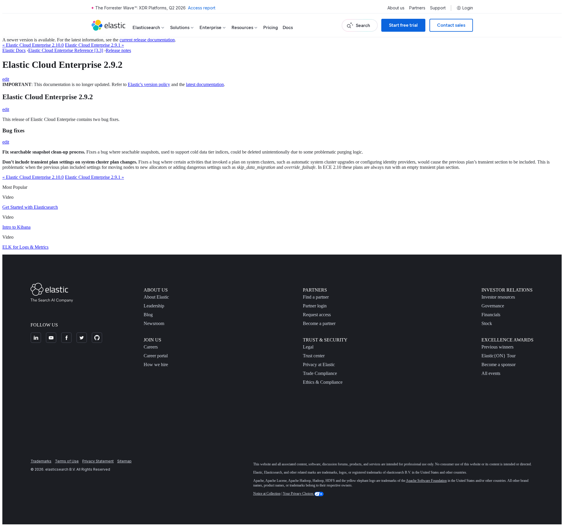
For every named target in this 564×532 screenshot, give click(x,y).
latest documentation (205, 84)
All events (490, 373)
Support (438, 8)
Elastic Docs (14, 50)
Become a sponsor (498, 364)
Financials (490, 314)
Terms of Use (67, 461)
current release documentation (147, 39)
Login (467, 8)
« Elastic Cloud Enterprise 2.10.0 (33, 45)
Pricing (270, 27)
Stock (486, 323)
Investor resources (498, 296)
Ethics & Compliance (323, 382)
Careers (151, 346)
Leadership (154, 305)
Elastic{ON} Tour (498, 355)
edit (5, 79)
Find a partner (316, 296)
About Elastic (156, 296)
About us (395, 8)
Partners (417, 8)
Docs (288, 27)
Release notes (118, 50)
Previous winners (497, 346)
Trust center (314, 355)
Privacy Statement (98, 461)
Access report (201, 7)
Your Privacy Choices (298, 493)
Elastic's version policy (149, 84)
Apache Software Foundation (426, 481)
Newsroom (154, 323)
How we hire (156, 364)
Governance (492, 305)
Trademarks (41, 461)
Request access (317, 314)
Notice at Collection (267, 493)
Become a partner (319, 323)
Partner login (315, 305)
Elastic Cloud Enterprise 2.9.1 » (94, 45)
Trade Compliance (320, 373)
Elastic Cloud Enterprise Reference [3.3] (65, 50)
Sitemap (124, 461)
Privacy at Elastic (319, 364)
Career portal (156, 355)
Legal (308, 346)
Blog (148, 314)
